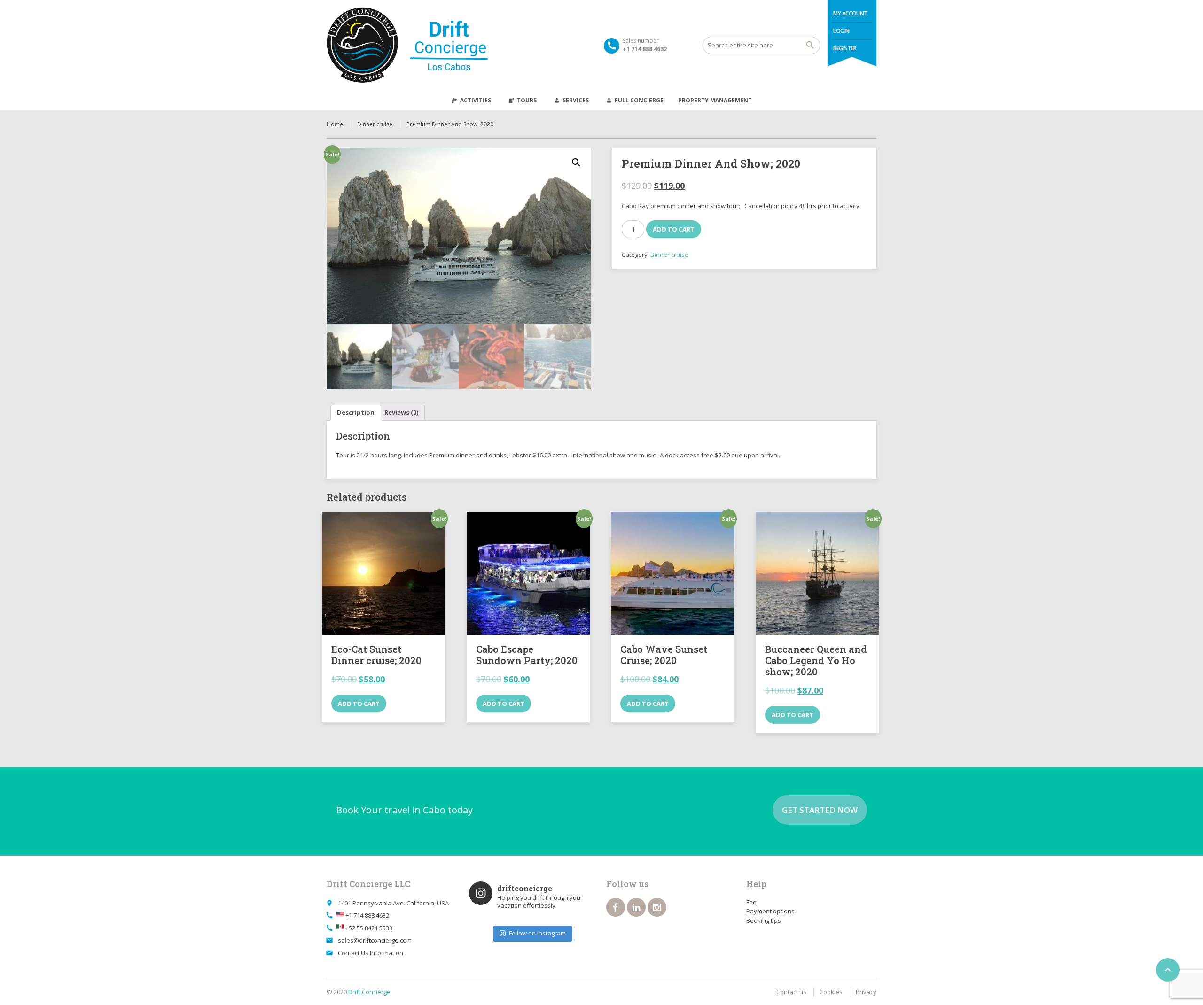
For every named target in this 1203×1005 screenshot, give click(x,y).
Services (575, 100)
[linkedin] (636, 907)
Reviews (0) (401, 412)
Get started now (820, 809)
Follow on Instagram (537, 933)
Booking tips (763, 920)
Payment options (770, 911)
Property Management (715, 100)
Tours (527, 100)
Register (845, 48)
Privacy (866, 992)
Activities (475, 100)
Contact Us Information (370, 953)
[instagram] (657, 907)
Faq (751, 902)
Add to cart (679, 229)
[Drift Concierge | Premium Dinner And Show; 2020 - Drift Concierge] (434, 45)
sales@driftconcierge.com (375, 940)
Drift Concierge (369, 992)
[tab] (355, 413)
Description (356, 412)
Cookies (831, 992)
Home (335, 124)
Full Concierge (639, 100)
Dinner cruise (374, 124)
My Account (850, 13)
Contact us (791, 992)
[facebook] (615, 907)
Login (841, 31)
